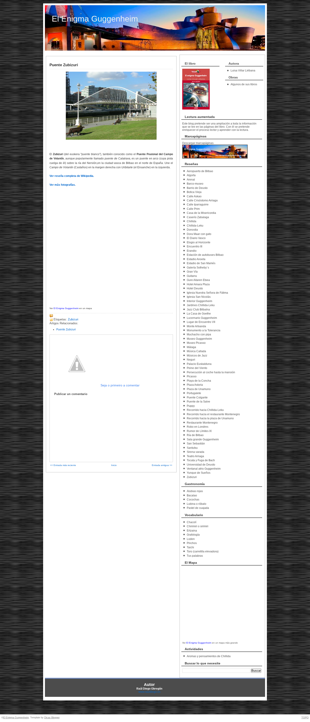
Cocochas (193, 499)
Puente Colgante (197, 397)
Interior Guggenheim (199, 301)
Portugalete (194, 393)
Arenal (191, 179)
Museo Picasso (196, 342)
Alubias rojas (195, 491)
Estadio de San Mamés (201, 263)
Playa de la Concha (199, 380)
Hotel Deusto (195, 288)
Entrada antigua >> (162, 465)
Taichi (190, 547)
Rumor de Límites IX (199, 431)
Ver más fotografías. (62, 184)
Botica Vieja (194, 192)
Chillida (191, 221)
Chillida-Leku (195, 225)
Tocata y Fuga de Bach (201, 460)
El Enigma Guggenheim (95, 18)
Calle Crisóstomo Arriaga (202, 200)
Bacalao (192, 495)
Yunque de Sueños (198, 472)
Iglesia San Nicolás (199, 296)
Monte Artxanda (196, 326)
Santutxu (192, 447)
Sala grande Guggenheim (203, 439)
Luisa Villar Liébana (243, 70)
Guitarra (192, 276)
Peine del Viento (197, 368)
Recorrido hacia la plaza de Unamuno (210, 418)
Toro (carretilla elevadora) (203, 551)
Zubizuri (73, 319)
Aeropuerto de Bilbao (200, 171)
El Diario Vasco (196, 238)
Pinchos (192, 543)
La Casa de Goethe (199, 313)
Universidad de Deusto (201, 464)
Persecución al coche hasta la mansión (211, 372)
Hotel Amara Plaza (198, 284)
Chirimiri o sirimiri (197, 526)
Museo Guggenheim (199, 338)
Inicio (114, 465)
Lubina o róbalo (196, 503)
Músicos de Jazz (197, 355)
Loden (191, 539)
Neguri (191, 359)
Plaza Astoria (195, 384)
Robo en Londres (197, 426)
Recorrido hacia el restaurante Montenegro (213, 414)
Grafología (193, 534)
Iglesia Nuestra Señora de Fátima (207, 292)
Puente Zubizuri (63, 65)
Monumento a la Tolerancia (203, 330)
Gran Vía (192, 271)
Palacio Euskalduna (199, 364)
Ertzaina (192, 530)
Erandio (192, 250)
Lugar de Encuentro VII (201, 322)
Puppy (191, 405)
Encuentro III (194, 246)
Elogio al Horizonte (198, 242)
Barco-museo (195, 183)
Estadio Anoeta (196, 259)
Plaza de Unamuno (199, 389)
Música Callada (196, 351)
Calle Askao (194, 196)
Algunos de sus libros (244, 84)
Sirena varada (195, 452)
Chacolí (191, 522)
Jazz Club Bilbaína (198, 309)
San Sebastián (196, 443)
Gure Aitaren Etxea (198, 280)
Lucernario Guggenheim (202, 318)
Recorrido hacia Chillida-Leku (205, 410)
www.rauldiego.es (149, 691)
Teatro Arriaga (195, 456)
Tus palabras (195, 555)
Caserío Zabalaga (198, 217)
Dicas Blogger (51, 717)
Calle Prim (193, 208)
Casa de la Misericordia (201, 213)
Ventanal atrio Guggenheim (204, 468)
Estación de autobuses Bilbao (205, 254)
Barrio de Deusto (197, 188)
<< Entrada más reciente (63, 465)
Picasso (192, 376)
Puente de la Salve (198, 401)
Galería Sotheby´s (198, 267)
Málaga (191, 347)
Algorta (191, 175)
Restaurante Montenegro (202, 422)
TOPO (305, 717)
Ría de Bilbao (195, 435)
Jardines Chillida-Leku (201, 305)
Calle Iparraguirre (198, 204)
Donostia (192, 229)
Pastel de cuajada (198, 508)
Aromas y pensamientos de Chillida (209, 656)
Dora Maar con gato (199, 234)
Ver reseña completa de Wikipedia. (71, 176)
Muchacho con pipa (199, 334)
